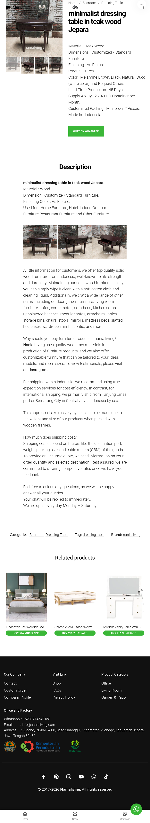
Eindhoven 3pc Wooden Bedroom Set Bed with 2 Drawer (44, 627)
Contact (10, 683)
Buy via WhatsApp (26, 633)
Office (106, 683)
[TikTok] (106, 776)
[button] (86, 130)
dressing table (93, 535)
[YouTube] (81, 776)
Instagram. (39, 369)
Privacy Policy (64, 697)
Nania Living (34, 344)
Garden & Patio (113, 697)
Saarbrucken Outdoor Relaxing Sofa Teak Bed (85, 627)
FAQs (57, 690)
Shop (57, 683)
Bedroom (36, 535)
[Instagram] (68, 776)
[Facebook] (43, 776)
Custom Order (15, 690)
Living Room (111, 690)
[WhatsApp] (93, 776)
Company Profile (17, 697)
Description (75, 167)
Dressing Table (57, 535)
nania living (131, 535)
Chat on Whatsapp (86, 131)
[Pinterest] (56, 776)
